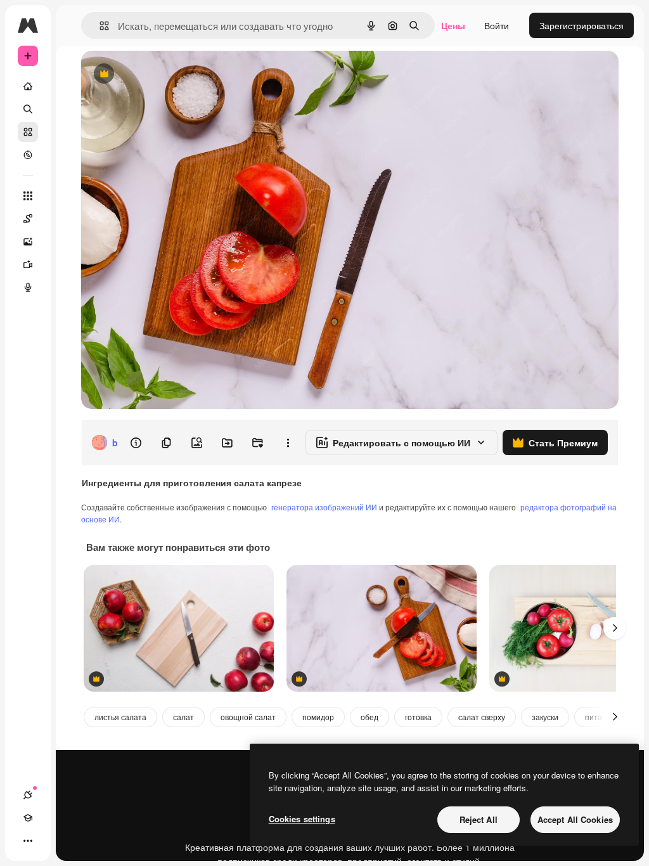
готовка (418, 716)
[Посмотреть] (28, 155)
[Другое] (28, 840)
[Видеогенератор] (28, 264)
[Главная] (28, 86)
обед (369, 716)
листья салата (120, 716)
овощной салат (248, 716)
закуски (545, 716)
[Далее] (614, 628)
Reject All (478, 819)
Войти (496, 25)
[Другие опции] (287, 442)
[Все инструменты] (28, 196)
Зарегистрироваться (581, 25)
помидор (318, 716)
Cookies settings (302, 819)
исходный (166, 74)
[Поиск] (28, 109)
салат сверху (481, 716)
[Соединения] (28, 795)
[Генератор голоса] (28, 287)
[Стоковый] (28, 132)
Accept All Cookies (575, 819)
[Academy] (28, 818)
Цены (453, 25)
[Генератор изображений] (28, 241)
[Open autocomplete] (99, 25)
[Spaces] (28, 219)
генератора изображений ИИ (324, 506)
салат (183, 716)
